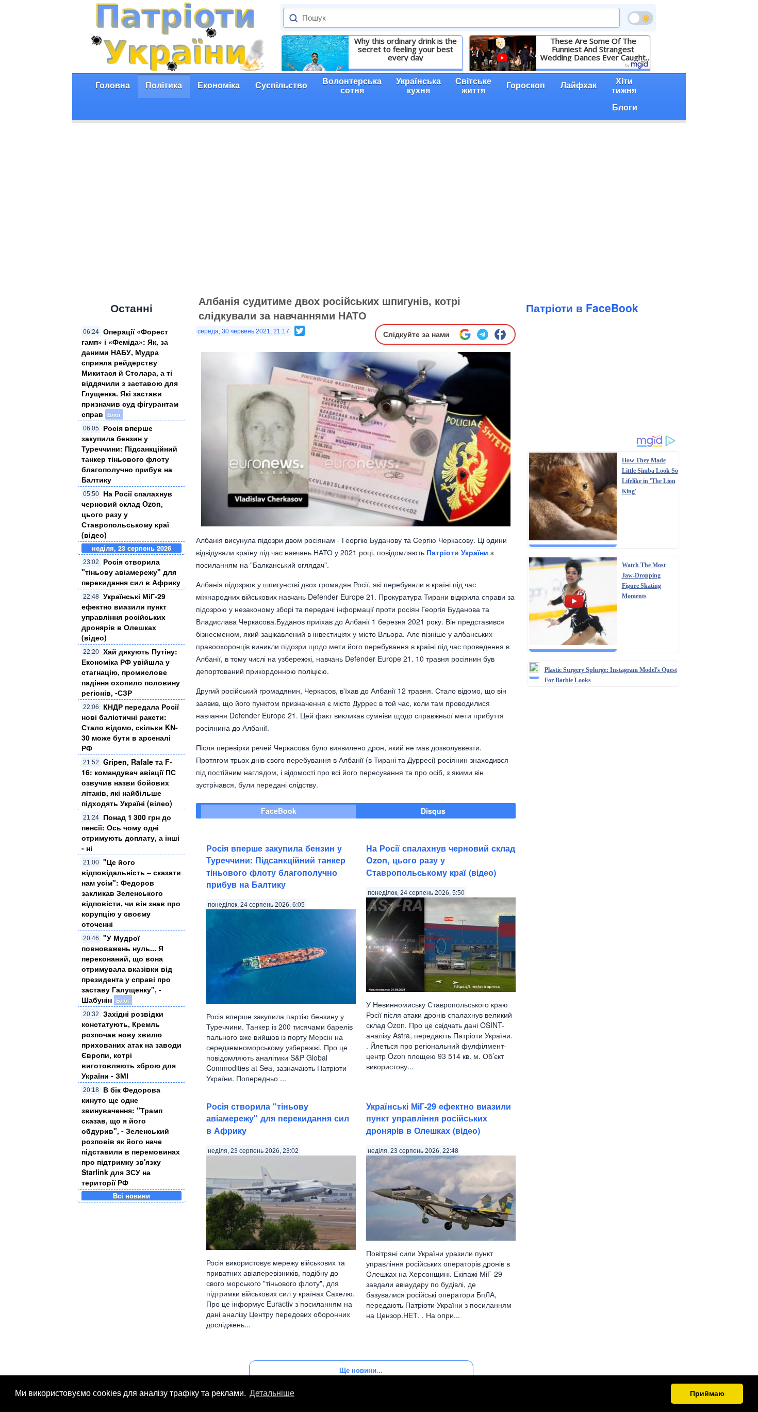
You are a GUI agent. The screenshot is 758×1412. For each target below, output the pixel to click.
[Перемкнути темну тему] (640, 18)
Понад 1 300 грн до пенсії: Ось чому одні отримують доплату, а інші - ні (130, 832)
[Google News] (465, 334)
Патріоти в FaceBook (582, 307)
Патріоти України (457, 552)
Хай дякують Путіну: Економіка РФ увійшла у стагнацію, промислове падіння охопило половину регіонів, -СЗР (130, 672)
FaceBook (278, 811)
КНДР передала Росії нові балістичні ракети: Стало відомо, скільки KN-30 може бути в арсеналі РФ (130, 727)
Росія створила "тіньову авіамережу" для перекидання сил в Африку (130, 571)
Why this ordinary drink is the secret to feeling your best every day (405, 49)
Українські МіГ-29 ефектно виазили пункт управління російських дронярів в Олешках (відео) (124, 617)
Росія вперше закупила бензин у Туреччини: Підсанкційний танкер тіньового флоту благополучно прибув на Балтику (129, 454)
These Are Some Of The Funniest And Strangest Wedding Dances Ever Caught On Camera (593, 49)
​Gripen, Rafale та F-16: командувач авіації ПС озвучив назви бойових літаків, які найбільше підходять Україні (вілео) (128, 782)
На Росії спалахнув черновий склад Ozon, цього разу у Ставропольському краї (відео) (126, 514)
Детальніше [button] (272, 1393)
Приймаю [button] (707, 1393)
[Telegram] (482, 334)
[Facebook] (500, 334)
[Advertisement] (379, 213)
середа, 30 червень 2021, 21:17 (243, 331)
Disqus (433, 811)
